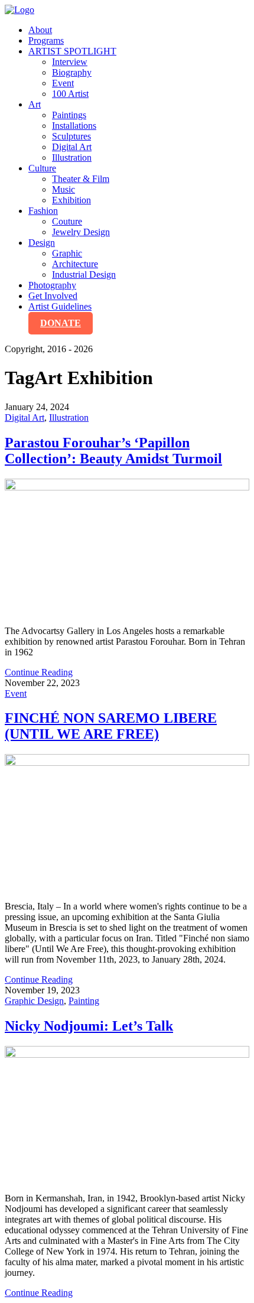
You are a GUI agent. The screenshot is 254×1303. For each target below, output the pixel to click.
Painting (84, 1001)
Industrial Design (84, 274)
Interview (69, 62)
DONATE (60, 323)
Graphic (67, 253)
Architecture (75, 264)
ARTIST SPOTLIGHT (72, 51)
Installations (74, 126)
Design (41, 243)
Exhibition (71, 200)
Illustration (72, 157)
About (40, 30)
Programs (46, 40)
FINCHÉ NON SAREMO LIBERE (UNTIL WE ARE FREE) (111, 726)
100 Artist (70, 94)
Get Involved (52, 296)
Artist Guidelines (60, 306)
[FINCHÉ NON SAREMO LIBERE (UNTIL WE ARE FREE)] (127, 823)
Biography (72, 72)
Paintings (69, 115)
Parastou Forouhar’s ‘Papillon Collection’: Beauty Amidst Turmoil (113, 450)
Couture (67, 221)
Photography (52, 285)
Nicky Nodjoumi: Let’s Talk (89, 1026)
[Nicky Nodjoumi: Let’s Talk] (127, 1115)
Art (34, 104)
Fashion (43, 211)
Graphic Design (34, 1001)
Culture (42, 168)
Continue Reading (39, 672)
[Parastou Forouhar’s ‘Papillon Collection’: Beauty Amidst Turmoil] (127, 547)
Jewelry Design (81, 232)
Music (63, 189)
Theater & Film (80, 179)
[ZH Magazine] (19, 10)
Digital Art (72, 147)
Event (63, 83)
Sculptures (71, 136)
